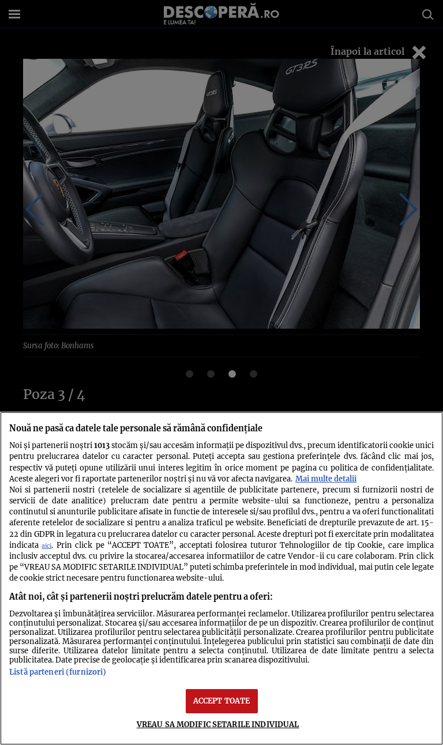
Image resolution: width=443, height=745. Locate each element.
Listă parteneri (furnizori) (57, 671)
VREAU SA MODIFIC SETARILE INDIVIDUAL (218, 724)
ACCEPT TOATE (221, 700)
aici (46, 546)
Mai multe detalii (325, 478)
